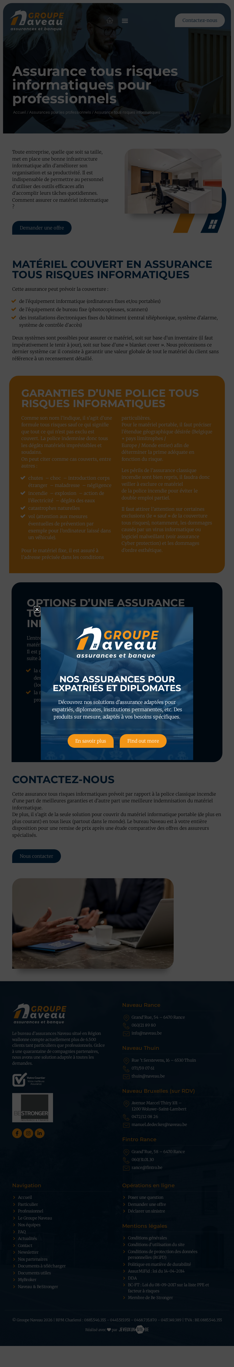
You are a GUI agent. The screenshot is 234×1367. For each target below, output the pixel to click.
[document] (117, 683)
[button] (37, 609)
